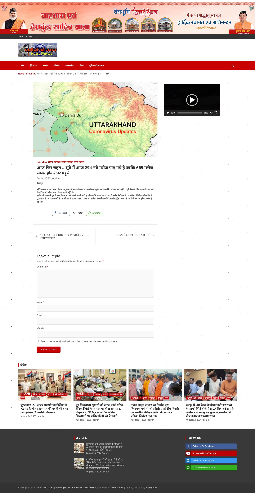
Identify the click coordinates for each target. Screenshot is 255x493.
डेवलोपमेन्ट (69, 65)
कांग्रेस (215, 398)
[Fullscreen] (215, 112)
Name (40, 302)
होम (22, 65)
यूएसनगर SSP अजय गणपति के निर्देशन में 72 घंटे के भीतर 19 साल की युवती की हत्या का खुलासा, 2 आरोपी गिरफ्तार (44, 408)
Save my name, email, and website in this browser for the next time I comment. (79, 341)
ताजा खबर (81, 438)
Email (40, 315)
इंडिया (32, 65)
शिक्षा (82, 65)
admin (57, 178)
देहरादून (70, 162)
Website (41, 328)
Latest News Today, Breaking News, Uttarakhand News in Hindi (66, 487)
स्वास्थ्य (45, 65)
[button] (192, 100)
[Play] (167, 112)
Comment (42, 266)
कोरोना (56, 65)
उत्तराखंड (57, 162)
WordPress (151, 487)
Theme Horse (116, 487)
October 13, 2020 (45, 178)
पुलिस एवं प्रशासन (96, 65)
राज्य (76, 162)
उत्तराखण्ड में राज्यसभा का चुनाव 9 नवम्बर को (132, 234)
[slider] (190, 112)
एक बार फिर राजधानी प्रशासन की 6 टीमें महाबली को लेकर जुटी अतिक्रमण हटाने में (65, 236)
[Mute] (211, 112)
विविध (23, 365)
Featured (42, 162)
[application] (192, 100)
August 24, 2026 (28, 416)
